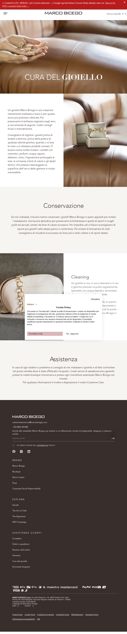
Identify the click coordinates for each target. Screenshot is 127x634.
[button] (32, 304)
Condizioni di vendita (45, 615)
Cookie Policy (30, 615)
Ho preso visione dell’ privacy (36, 445)
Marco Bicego (18, 466)
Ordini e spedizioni (20, 544)
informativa (42, 445)
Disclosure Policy (91, 615)
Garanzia (16, 556)
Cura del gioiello (19, 561)
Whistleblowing (77, 615)
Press (14, 483)
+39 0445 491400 (20, 427)
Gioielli (15, 505)
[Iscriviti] (113, 438)
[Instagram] (21, 451)
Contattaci (17, 539)
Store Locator (18, 477)
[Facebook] (13, 451)
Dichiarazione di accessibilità (23, 619)
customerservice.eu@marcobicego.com (29, 422)
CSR (38, 619)
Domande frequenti (21, 567)
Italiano (28, 606)
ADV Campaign (19, 522)
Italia (14, 606)
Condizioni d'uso (62, 615)
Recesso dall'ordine (21, 550)
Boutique (16, 472)
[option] (63, 53)
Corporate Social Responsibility (26, 489)
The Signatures (19, 517)
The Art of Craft (19, 511)
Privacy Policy (17, 615)
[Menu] (5, 13)
